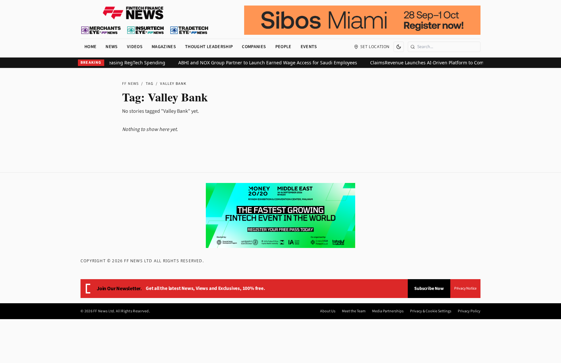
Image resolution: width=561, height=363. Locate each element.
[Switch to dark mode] (398, 47)
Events (309, 47)
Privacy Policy (469, 311)
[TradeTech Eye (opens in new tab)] (189, 30)
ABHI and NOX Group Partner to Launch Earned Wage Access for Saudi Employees (262, 62)
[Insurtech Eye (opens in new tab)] (145, 30)
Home (90, 47)
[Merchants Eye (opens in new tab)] (101, 30)
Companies (254, 47)
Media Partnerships (388, 311)
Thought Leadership (209, 47)
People (283, 47)
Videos (135, 47)
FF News (130, 83)
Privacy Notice (465, 288)
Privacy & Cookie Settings (430, 311)
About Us (327, 311)
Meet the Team (354, 311)
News (112, 47)
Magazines (164, 47)
